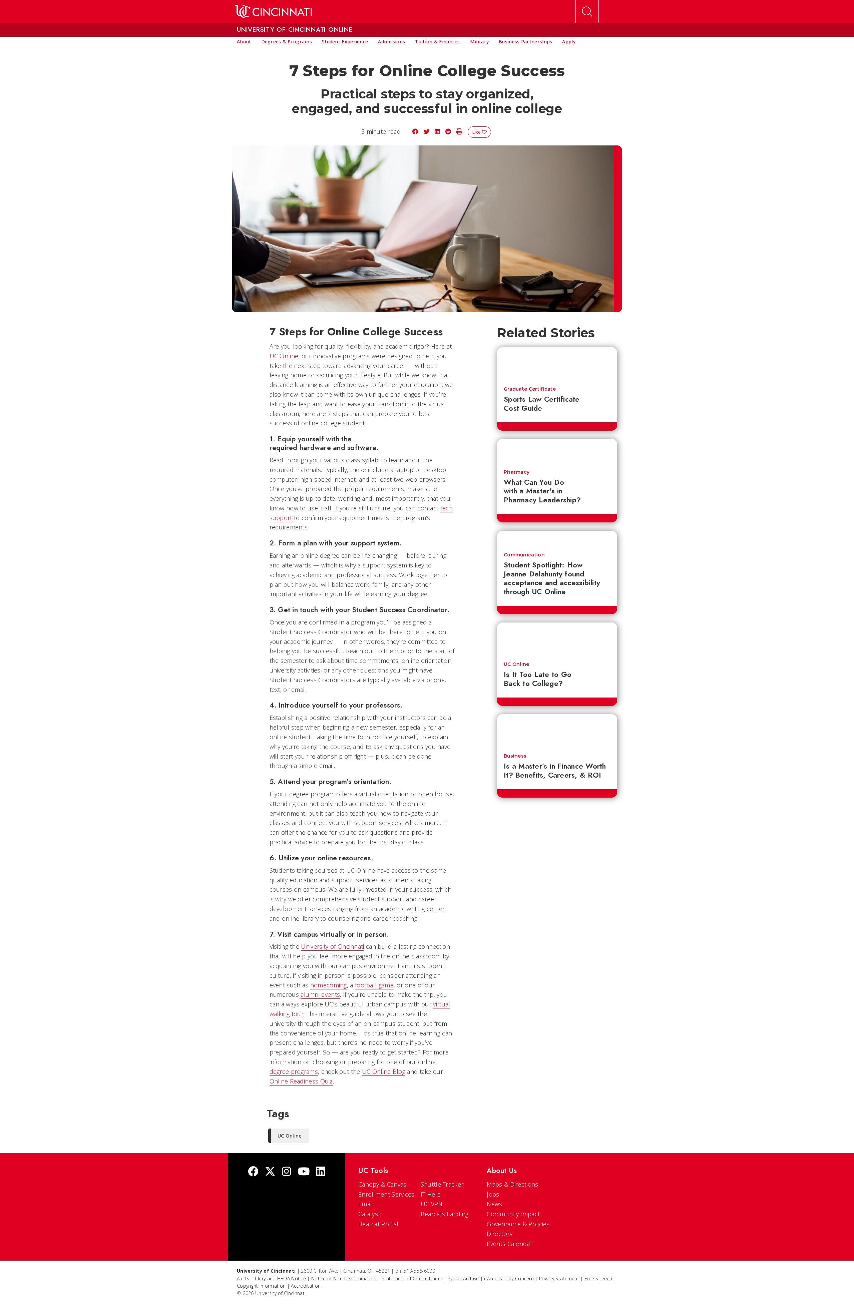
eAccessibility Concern (509, 1278)
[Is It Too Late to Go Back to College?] (557, 638)
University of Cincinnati (332, 946)
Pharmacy (516, 472)
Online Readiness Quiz (301, 1081)
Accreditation (306, 1286)
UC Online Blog (383, 1071)
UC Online (284, 356)
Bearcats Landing (445, 1214)
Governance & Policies (518, 1224)
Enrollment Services (386, 1194)
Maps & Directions (512, 1184)
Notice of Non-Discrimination (343, 1278)
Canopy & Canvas (382, 1184)
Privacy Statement (559, 1278)
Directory (499, 1234)
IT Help (431, 1194)
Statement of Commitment (412, 1278)
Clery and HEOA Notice (280, 1278)
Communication (524, 554)
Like (477, 132)
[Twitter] (270, 1172)
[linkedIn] (320, 1172)
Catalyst (369, 1214)
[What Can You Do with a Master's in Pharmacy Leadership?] (557, 451)
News (494, 1204)
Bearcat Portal (378, 1224)
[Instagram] (286, 1172)
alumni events (320, 994)
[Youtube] (304, 1172)
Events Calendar (509, 1244)
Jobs (493, 1194)
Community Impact (513, 1214)
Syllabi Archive (463, 1278)
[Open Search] (587, 11)
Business (515, 756)
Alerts (243, 1278)
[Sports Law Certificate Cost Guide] (557, 363)
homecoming (328, 985)
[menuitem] (244, 42)
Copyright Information (261, 1286)
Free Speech (598, 1278)
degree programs (294, 1071)
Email (365, 1204)
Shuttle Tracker (442, 1184)
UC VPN (432, 1204)
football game (374, 985)
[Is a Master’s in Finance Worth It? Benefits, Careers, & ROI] (557, 730)
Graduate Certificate (530, 389)
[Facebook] (253, 1172)
